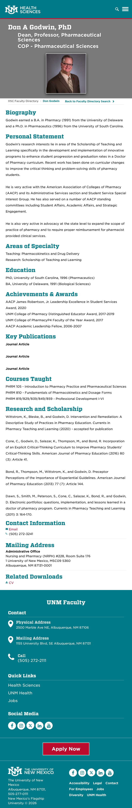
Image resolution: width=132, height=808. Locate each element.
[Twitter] (30, 725)
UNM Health (20, 693)
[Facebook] (12, 726)
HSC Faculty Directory (23, 101)
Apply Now (66, 749)
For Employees (81, 789)
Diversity (76, 795)
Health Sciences (24, 685)
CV (11, 583)
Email (13, 529)
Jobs (13, 701)
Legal (97, 783)
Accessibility (79, 783)
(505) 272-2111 (32, 660)
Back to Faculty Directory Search (87, 101)
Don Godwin (51, 101)
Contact (111, 783)
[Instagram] (21, 726)
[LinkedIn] (39, 726)
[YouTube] (49, 726)
